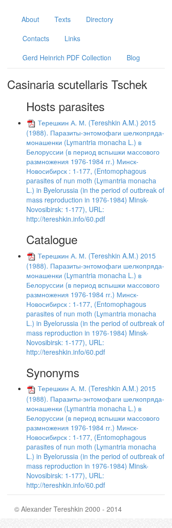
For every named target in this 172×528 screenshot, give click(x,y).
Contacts (35, 38)
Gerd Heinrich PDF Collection (66, 57)
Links (72, 38)
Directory (99, 19)
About (30, 19)
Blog (133, 57)
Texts (62, 19)
